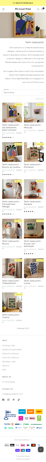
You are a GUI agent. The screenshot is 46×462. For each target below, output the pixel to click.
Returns (5, 366)
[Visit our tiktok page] (18, 399)
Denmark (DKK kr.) (21, 440)
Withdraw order (9, 361)
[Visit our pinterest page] (13, 399)
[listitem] (23, 3)
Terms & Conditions (10, 357)
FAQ (4, 370)
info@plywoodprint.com (12, 394)
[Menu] (3, 9)
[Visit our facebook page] (3, 399)
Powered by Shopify (23, 456)
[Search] (38, 9)
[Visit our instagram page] (8, 399)
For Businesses (8, 382)
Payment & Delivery (10, 353)
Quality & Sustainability (12, 349)
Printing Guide (8, 345)
